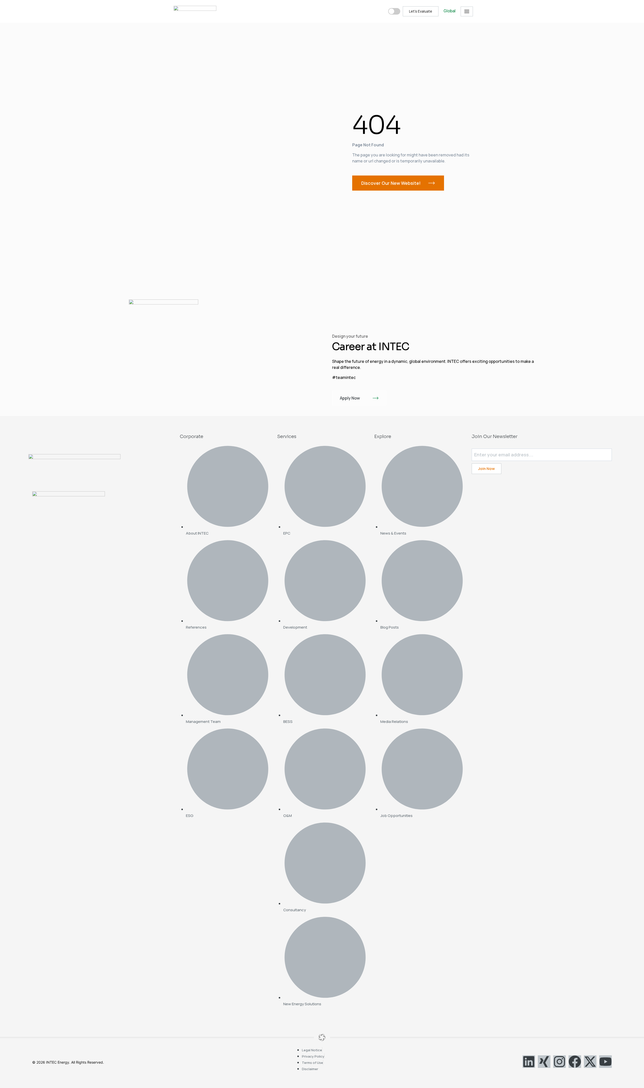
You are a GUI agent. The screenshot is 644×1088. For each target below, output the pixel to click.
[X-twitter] (590, 1061)
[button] (467, 11)
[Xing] (544, 1061)
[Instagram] (559, 1061)
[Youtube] (605, 1061)
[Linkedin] (528, 1061)
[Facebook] (575, 1061)
